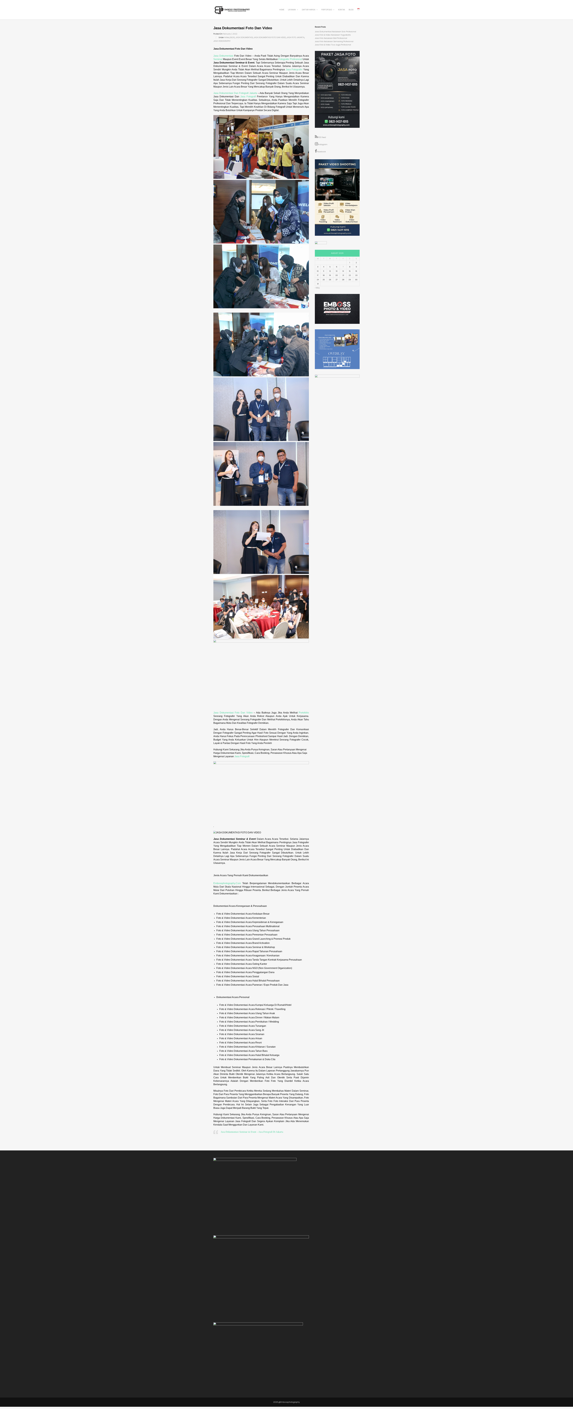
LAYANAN (292, 9)
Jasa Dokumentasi (223, 55)
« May (317, 287)
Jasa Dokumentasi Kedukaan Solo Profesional (335, 31)
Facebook (321, 151)
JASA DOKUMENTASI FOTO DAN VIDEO (270, 37)
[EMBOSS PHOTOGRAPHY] (232, 13)
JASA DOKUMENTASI (244, 37)
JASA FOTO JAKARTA (295, 37)
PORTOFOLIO (326, 9)
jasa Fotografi (241, 756)
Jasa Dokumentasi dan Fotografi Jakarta (235, 93)
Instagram (322, 144)
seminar (217, 59)
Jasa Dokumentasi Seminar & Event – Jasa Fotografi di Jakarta (252, 1131)
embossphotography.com (227, 883)
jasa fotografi (248, 96)
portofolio (304, 712)
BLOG (351, 9)
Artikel (226, 37)
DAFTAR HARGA (309, 9)
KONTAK (341, 9)
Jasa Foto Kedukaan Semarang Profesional (334, 41)
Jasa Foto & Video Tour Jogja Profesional (333, 44)
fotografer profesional (290, 59)
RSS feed (322, 137)
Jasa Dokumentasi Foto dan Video (233, 712)
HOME (281, 9)
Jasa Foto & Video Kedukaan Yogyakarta (333, 35)
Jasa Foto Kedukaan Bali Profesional (331, 38)
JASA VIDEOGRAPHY (222, 41)
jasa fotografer (294, 69)
